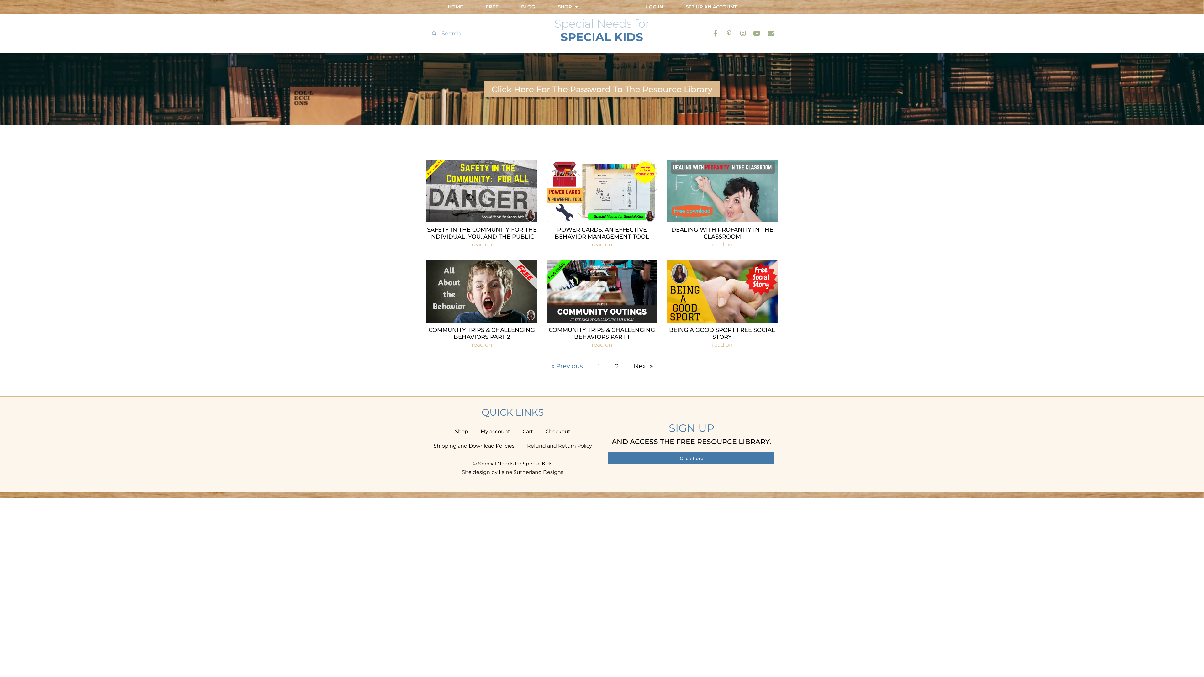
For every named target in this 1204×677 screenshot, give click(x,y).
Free (492, 7)
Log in (654, 7)
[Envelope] (771, 33)
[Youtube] (757, 33)
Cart (528, 431)
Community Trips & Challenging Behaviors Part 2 (482, 333)
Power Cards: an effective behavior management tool (602, 233)
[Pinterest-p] (729, 33)
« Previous (567, 366)
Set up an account (711, 7)
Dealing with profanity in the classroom (722, 233)
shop (565, 7)
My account (495, 431)
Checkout (558, 431)
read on (482, 244)
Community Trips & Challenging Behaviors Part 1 (602, 333)
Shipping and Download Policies (474, 446)
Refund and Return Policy (559, 446)
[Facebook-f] (715, 33)
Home (455, 7)
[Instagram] (743, 33)
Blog (528, 7)
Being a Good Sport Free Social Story (722, 333)
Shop (461, 431)
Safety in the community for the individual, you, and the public (482, 233)
